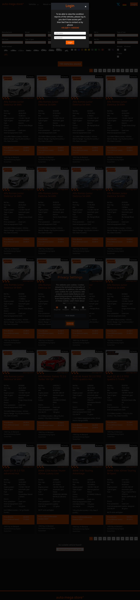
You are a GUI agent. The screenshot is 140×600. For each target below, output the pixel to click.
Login (70, 42)
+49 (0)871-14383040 (70, 27)
